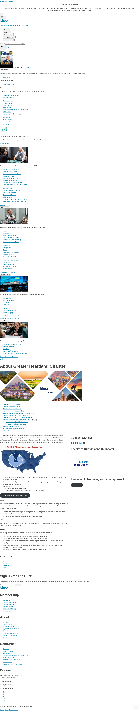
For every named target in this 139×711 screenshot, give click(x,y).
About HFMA (7, 117)
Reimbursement (8, 254)
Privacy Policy (4, 710)
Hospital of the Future (10, 180)
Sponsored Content (9, 266)
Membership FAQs (9, 604)
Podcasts (6, 233)
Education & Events (8, 37)
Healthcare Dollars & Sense (12, 174)
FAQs (5, 637)
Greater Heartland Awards (11, 426)
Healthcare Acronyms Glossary (13, 664)
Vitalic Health (7, 103)
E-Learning (6, 124)
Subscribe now (4, 143)
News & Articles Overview (8, 272)
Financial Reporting (9, 235)
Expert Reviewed (8, 264)
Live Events (7, 298)
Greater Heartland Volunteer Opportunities (16, 415)
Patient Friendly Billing (10, 172)
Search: (2, 43)
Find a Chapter (8, 651)
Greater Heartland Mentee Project (17, 422)
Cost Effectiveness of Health (12, 237)
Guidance (6, 32)
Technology (7, 262)
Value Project (7, 188)
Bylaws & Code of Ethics (11, 629)
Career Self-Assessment (11, 351)
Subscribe (18, 584)
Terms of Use (13, 710)
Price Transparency (9, 256)
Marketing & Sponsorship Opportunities (15, 109)
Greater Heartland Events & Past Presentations (18, 413)
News (5, 250)
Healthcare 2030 (8, 176)
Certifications (7, 308)
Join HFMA (6, 600)
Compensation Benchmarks (12, 344)
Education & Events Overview (9, 318)
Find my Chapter (8, 97)
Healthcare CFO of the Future (12, 178)
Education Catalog (9, 300)
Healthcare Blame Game (11, 242)
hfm (4, 231)
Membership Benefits (10, 602)
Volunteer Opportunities (10, 633)
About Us (6, 622)
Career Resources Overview (9, 357)
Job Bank (6, 349)
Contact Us (6, 122)
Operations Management (11, 252)
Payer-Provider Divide (10, 193)
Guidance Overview (6, 205)
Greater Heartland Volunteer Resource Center (18, 417)
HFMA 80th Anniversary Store (12, 114)
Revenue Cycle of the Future (12, 182)
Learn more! (77, 485)
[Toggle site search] (3, 47)
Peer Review (7, 107)
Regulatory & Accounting (11, 169)
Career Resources (8, 40)
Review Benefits (8, 84)
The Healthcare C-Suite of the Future (15, 185)
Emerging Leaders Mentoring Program (15, 353)
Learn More (7, 77)
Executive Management (10, 631)
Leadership (6, 245)
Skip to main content (6, 1)
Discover (6, 29)
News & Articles (7, 35)
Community (7, 653)
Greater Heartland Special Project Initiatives (17, 420)
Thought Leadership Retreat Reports (15, 199)
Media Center (7, 120)
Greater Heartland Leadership (12, 409)
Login (2, 359)
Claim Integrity (7, 197)
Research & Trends (9, 195)
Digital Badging (8, 313)
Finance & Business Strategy (12, 240)
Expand (34, 419)
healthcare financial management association (14, 25)
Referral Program (8, 606)
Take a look (27, 67)
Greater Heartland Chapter (11, 404)
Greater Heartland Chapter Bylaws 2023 (15, 495)
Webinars (6, 305)
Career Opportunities (10, 635)
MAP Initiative (7, 105)
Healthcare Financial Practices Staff (14, 201)
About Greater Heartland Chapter (14, 428)
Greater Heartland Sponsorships (13, 411)
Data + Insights (8, 101)
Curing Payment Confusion (12, 190)
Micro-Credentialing (9, 310)
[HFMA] (4, 22)
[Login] (9, 48)
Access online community (11, 95)
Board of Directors (9, 626)
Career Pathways (8, 347)
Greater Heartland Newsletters (16, 424)
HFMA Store (7, 112)
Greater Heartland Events (11, 406)
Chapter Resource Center (11, 660)
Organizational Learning (11, 315)
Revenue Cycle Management (12, 260)
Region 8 (6, 430)
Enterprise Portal (8, 657)
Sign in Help (7, 611)
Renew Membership (9, 609)
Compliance (7, 247)
